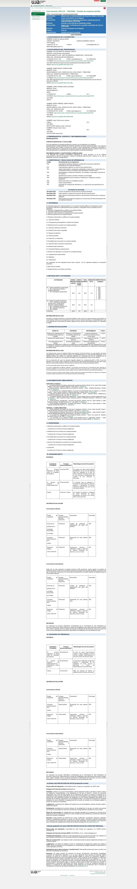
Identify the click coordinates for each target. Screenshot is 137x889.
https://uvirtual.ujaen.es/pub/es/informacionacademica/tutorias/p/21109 (73, 61)
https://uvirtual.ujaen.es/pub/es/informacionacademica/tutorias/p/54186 (73, 113)
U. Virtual (103, 0)
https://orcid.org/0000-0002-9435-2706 (62, 64)
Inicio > (32, 7)
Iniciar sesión (97, 0)
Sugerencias (103, 873)
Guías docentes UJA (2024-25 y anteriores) (38, 14)
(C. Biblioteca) (82, 386)
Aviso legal (98, 873)
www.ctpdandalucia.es (92, 822)
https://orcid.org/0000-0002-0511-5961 (62, 83)
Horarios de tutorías (36, 16)
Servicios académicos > (39, 7)
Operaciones (49, 5)
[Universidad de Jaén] (68, 2)
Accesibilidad (92, 873)
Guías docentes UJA (36, 11)
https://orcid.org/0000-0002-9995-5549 (62, 116)
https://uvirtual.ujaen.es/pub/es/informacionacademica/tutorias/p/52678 (73, 77)
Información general (39, 5)
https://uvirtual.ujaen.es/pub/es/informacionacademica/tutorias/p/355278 (74, 96)
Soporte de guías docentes (100, 872)
